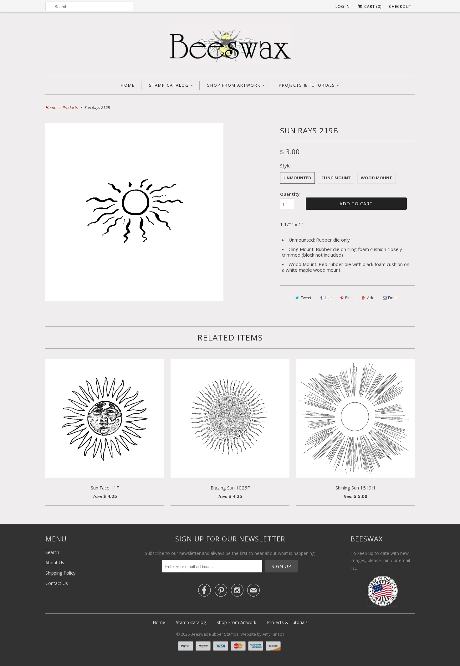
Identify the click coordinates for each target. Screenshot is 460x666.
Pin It (349, 297)
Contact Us (56, 583)
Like (328, 297)
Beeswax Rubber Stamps (214, 634)
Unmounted (297, 178)
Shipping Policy (60, 573)
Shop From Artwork (234, 85)
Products (70, 107)
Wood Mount (376, 178)
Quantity (289, 194)
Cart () (372, 6)
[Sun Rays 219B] (134, 212)
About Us (54, 563)
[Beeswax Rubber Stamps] (230, 45)
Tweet (306, 297)
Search (52, 552)
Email (392, 297)
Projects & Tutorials (307, 85)
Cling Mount (336, 178)
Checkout (400, 6)
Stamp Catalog (169, 85)
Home (128, 85)
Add (371, 297)
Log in (342, 6)
